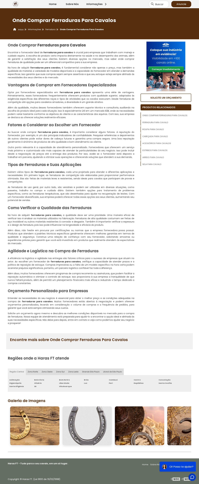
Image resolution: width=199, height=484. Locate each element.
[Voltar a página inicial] (15, 4)
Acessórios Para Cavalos (156, 143)
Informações (94, 4)
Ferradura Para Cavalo (155, 122)
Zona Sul (60, 371)
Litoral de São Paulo (112, 371)
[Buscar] (152, 4)
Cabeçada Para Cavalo (155, 136)
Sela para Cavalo (151, 164)
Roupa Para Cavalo (153, 129)
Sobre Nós (72, 4)
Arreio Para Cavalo (153, 157)
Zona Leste (73, 371)
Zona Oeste (47, 371)
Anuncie (181, 4)
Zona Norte (33, 371)
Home (52, 4)
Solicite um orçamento (166, 97)
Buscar (159, 4)
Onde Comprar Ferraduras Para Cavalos (164, 115)
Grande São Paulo (91, 371)
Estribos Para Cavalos (154, 150)
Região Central (17, 371)
